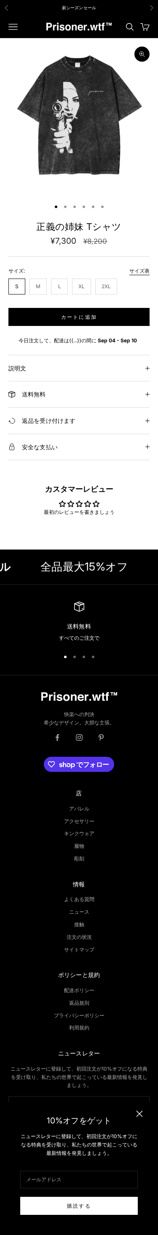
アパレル (79, 808)
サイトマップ (79, 949)
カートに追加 (79, 317)
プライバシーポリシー (79, 1015)
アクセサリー (79, 821)
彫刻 (79, 858)
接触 (79, 924)
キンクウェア (79, 833)
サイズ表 (139, 271)
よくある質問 (79, 899)
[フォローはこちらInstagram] (79, 737)
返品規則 (79, 1003)
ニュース (79, 912)
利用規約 (79, 1027)
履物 (79, 846)
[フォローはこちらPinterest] (101, 737)
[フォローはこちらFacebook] (57, 737)
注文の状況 (79, 937)
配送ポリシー (79, 990)
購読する (79, 1206)
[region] (79, 622)
